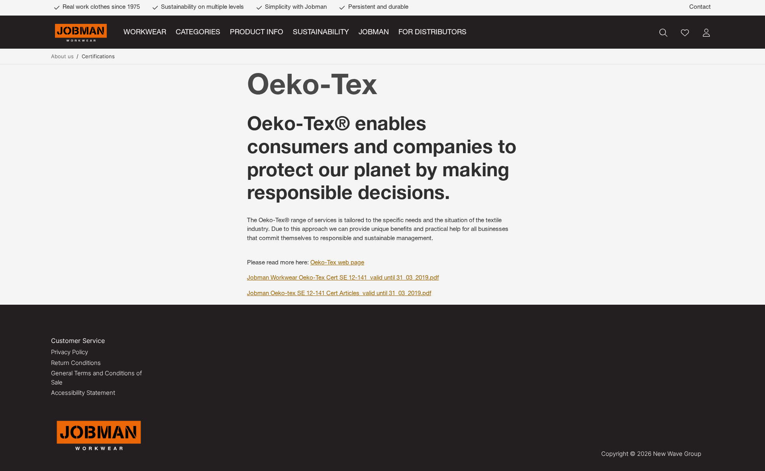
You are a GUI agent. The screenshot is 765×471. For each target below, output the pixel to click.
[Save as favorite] (684, 32)
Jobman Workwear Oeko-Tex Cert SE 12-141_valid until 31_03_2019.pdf (343, 278)
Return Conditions (76, 363)
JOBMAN (374, 32)
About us (62, 56)
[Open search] (663, 32)
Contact (700, 7)
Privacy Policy (69, 352)
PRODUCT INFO (256, 32)
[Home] (81, 32)
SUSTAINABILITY (321, 32)
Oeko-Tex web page (337, 263)
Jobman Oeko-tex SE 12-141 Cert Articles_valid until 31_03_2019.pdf (339, 294)
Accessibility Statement (83, 392)
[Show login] (706, 32)
